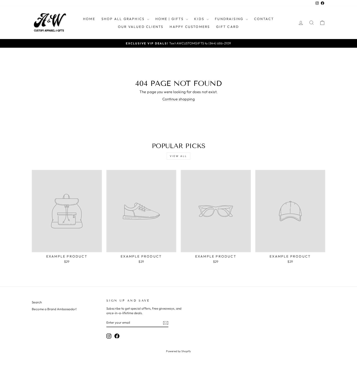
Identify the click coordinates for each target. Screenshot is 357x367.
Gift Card (227, 27)
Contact (264, 19)
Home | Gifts (170, 19)
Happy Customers (190, 27)
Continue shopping (178, 99)
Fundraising (230, 19)
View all (178, 156)
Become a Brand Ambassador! (54, 309)
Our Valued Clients (141, 27)
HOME (89, 19)
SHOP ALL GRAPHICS (123, 19)
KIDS (200, 19)
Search (37, 302)
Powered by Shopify (178, 351)
